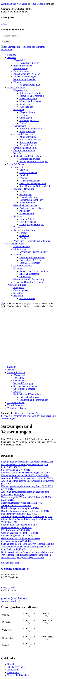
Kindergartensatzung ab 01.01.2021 (24, 475)
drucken (5, 562)
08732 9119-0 (8, 587)
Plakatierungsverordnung (19, 513)
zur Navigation (20, 3)
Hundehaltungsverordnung (20, 508)
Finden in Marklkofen (12, 29)
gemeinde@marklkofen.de (14, 598)
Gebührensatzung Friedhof (19, 533)
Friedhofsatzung (15, 530)
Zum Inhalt (6, 3)
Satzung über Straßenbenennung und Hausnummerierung (19, 526)
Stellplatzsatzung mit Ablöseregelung (25, 472)
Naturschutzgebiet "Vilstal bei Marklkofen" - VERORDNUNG (22, 504)
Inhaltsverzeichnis (15, 667)
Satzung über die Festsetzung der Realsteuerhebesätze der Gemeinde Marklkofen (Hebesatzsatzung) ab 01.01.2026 (27, 464)
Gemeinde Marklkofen (15, 568)
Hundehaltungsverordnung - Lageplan (25, 511)
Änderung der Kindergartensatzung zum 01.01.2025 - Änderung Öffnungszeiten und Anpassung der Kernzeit (27, 481)
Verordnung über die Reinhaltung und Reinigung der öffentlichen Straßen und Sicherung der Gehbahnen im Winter (27, 519)
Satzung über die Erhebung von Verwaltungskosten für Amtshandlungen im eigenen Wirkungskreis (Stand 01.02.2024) (27, 547)
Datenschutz (13, 672)
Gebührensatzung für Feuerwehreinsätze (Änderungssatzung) (20, 539)
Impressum (12, 669)
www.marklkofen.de (11, 601)
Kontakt (11, 664)
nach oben (14, 562)
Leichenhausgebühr (17, 535)
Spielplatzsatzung (15, 470)
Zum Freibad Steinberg (18, 675)
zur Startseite (39, 3)
